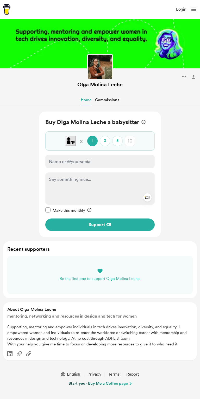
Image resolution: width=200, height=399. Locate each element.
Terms (114, 374)
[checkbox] (65, 210)
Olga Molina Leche (100, 84)
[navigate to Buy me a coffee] (6, 9)
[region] (100, 174)
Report (132, 374)
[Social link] (19, 353)
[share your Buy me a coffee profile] (193, 77)
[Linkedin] (9, 353)
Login (181, 9)
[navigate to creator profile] (100, 67)
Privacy (94, 374)
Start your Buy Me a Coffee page (98, 383)
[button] (194, 9)
